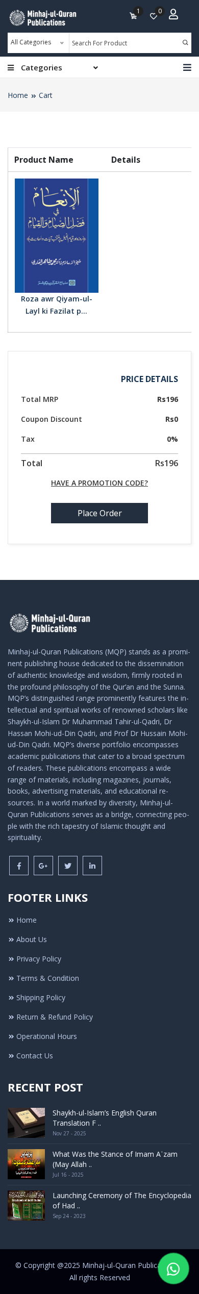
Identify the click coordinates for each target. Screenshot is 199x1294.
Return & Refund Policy (54, 1017)
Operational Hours (46, 1036)
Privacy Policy (38, 958)
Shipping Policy (40, 997)
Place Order (100, 513)
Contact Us (34, 1055)
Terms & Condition (47, 978)
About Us (31, 939)
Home (18, 95)
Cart (46, 95)
